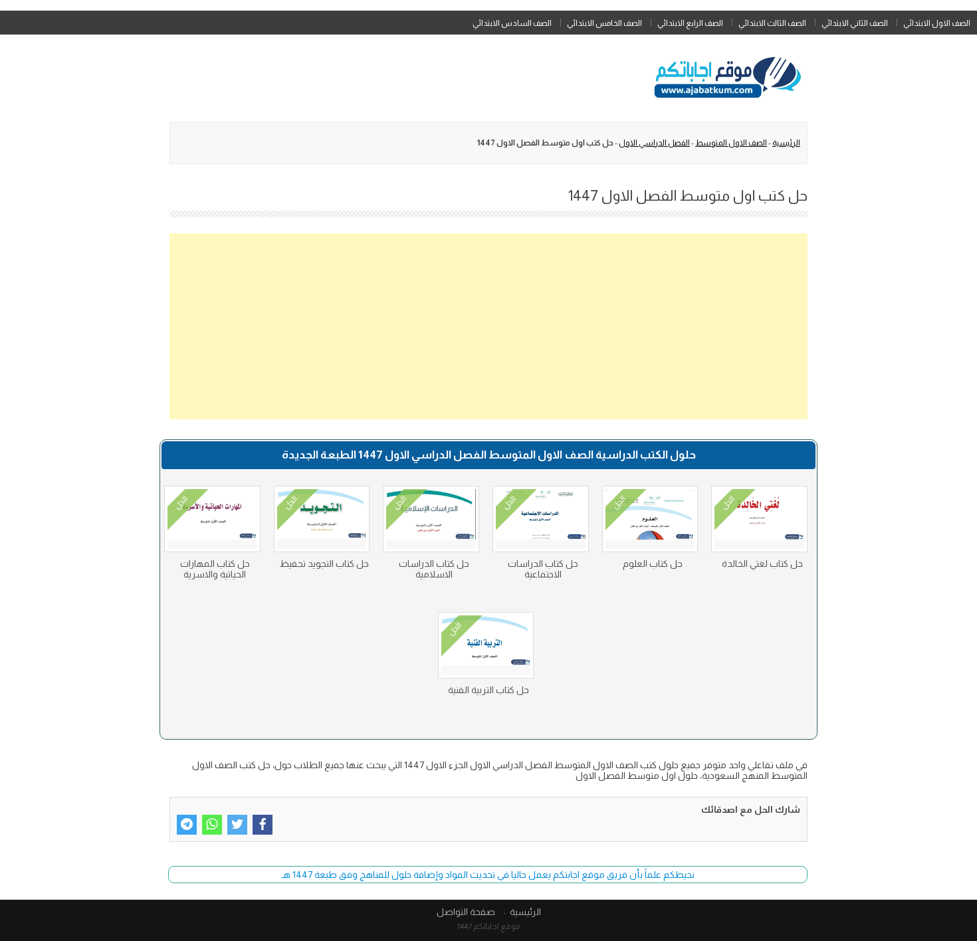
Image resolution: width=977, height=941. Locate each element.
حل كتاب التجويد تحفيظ (324, 563)
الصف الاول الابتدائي (936, 23)
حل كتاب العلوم (653, 563)
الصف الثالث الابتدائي (772, 23)
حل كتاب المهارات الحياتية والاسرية (215, 568)
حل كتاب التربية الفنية (488, 689)
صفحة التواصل (466, 911)
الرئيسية (786, 143)
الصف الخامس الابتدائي (604, 23)
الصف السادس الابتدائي (512, 23)
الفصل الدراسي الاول (654, 143)
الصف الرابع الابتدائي (690, 23)
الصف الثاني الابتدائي (854, 23)
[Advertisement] (488, 326)
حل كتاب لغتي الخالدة (762, 563)
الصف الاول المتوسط (731, 143)
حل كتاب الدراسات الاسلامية (434, 568)
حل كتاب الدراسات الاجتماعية (543, 568)
